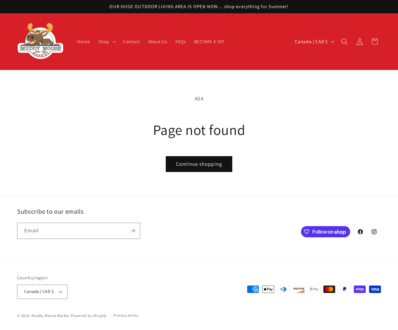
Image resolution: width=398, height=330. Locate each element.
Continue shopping (199, 163)
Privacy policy (126, 315)
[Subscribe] (132, 231)
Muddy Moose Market (50, 315)
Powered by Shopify (89, 315)
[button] (106, 42)
